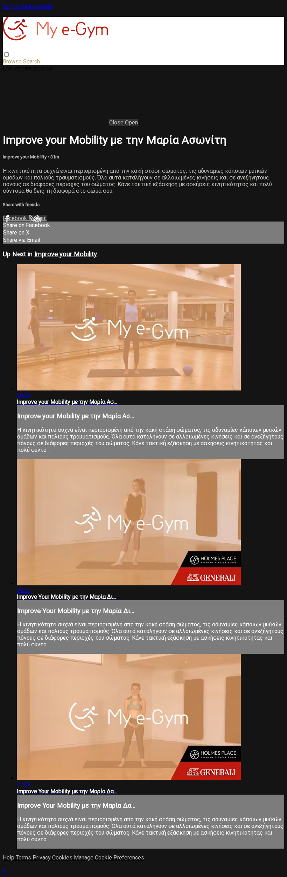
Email (40, 218)
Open (131, 122)
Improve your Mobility (25, 156)
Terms (24, 857)
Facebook (15, 218)
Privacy (42, 857)
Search (31, 61)
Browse (13, 61)
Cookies (63, 857)
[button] (6, 54)
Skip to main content (27, 6)
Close (117, 122)
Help (9, 857)
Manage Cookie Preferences (109, 857)
